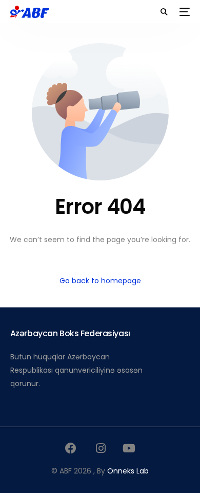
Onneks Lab (128, 471)
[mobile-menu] (183, 12)
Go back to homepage (100, 281)
